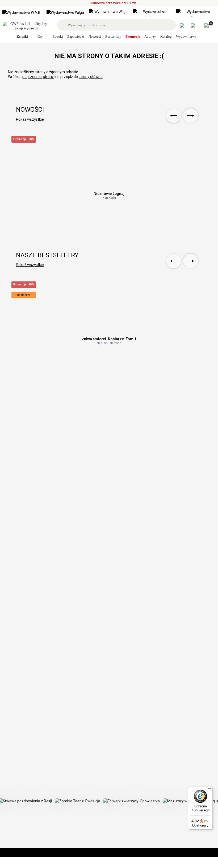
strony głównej (91, 77)
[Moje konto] (185, 25)
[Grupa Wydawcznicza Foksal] (27, 26)
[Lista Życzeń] (196, 25)
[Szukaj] (63, 25)
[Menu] (209, 790)
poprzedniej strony (38, 77)
